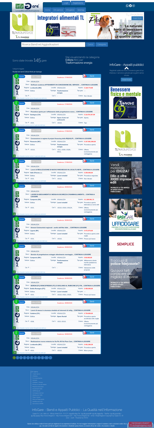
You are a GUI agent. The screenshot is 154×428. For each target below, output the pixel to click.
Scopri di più (126, 77)
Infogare (69, 10)
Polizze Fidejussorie (38, 399)
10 (46, 358)
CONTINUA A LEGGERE (89, 85)
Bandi (92, 76)
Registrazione (78, 3)
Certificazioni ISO (37, 401)
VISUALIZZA (35, 81)
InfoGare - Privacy (37, 382)
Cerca (90, 44)
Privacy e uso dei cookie (39, 384)
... (50, 358)
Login (66, 3)
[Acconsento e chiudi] (108, 426)
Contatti (34, 380)
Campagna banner (38, 393)
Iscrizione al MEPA (37, 403)
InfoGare (35, 376)
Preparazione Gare (37, 386)
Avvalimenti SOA (37, 389)
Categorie (102, 44)
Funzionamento (37, 378)
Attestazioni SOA (37, 395)
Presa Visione (36, 397)
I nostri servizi (36, 374)
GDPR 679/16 (36, 391)
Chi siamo (58, 10)
